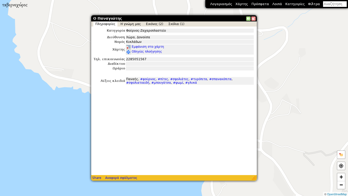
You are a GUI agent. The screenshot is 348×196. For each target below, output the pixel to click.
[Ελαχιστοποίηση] (253, 18)
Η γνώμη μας (131, 24)
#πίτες (163, 79)
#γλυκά (191, 82)
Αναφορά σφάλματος (121, 178)
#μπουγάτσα (161, 82)
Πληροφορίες (105, 24)
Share (96, 178)
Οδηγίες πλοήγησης (147, 51)
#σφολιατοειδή (137, 82)
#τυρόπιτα (199, 79)
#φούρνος (148, 79)
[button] (341, 154)
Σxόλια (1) (176, 24)
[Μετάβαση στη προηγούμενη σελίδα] (248, 18)
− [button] (341, 185)
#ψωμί (178, 82)
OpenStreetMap (337, 194)
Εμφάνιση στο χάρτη (148, 46)
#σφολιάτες (179, 79)
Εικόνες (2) (154, 24)
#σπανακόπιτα (220, 79)
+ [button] (341, 177)
